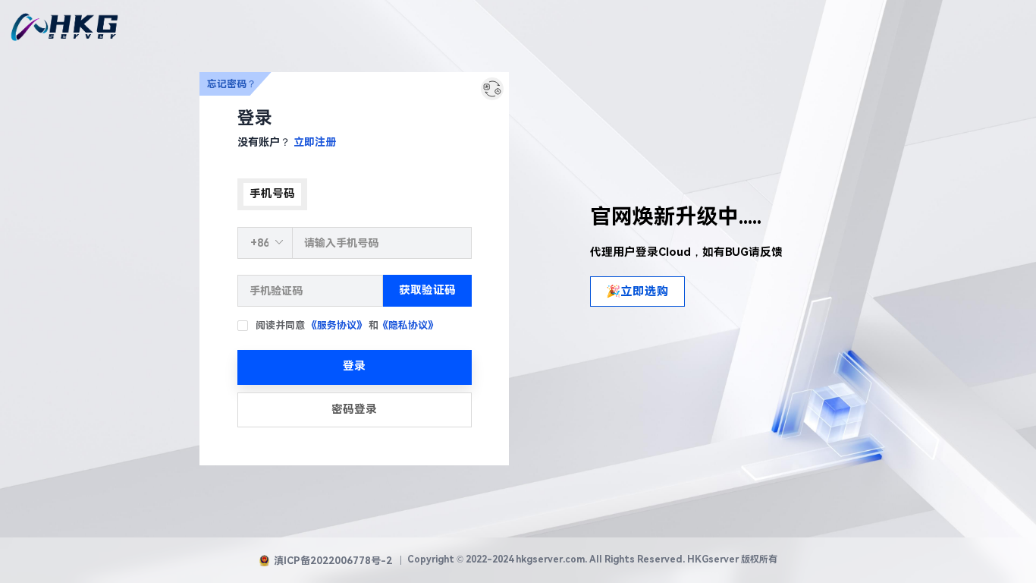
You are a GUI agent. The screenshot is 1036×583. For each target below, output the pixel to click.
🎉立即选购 (637, 291)
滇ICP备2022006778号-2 (333, 560)
